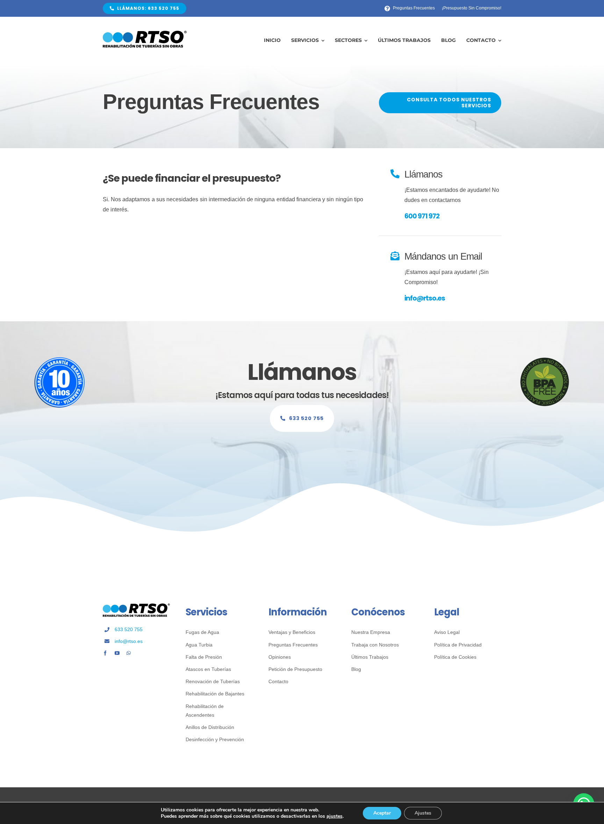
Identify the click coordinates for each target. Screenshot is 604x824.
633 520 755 (129, 629)
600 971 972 (421, 216)
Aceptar (382, 813)
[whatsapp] (129, 653)
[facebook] (105, 653)
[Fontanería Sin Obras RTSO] (145, 33)
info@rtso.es (424, 298)
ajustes (334, 816)
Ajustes (423, 813)
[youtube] (117, 653)
